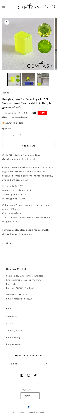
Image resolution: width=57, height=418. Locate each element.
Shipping (5, 117)
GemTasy (23, 412)
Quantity (6, 129)
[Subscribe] (46, 363)
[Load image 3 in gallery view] (42, 79)
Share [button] (9, 243)
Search (9, 323)
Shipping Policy (14, 330)
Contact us (11, 316)
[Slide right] (53, 80)
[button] (3, 6)
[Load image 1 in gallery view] (13, 79)
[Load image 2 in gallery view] (28, 79)
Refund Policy (13, 337)
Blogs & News (13, 344)
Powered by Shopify (36, 412)
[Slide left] (3, 80)
